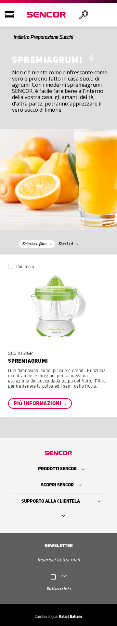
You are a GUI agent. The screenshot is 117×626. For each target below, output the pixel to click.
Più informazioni (38, 403)
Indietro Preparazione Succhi (43, 37)
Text (63, 576)
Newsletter (59, 546)
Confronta (25, 267)
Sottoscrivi (57, 588)
